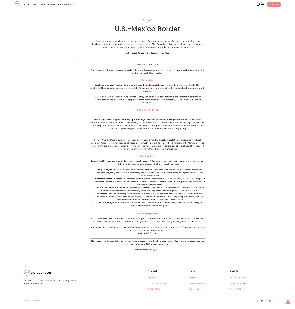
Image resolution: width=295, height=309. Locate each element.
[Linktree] (270, 301)
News (34, 4)
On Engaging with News (158, 283)
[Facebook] (258, 301)
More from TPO (48, 4)
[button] (288, 302)
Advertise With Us (66, 4)
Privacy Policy (154, 289)
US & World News (237, 278)
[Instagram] (258, 4)
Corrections (235, 289)
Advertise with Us (196, 283)
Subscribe (273, 4)
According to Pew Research (138, 44)
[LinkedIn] (262, 301)
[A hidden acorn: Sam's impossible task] (75, 61)
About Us (152, 278)
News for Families (238, 283)
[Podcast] (262, 4)
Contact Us (194, 289)
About (26, 4)
